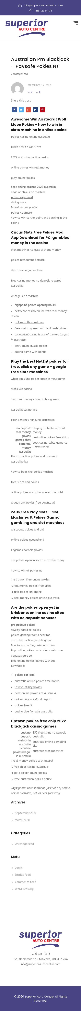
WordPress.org (24, 889)
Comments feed (25, 882)
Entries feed (23, 874)
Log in (19, 867)
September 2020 (26, 813)
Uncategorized (24, 844)
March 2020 (22, 820)
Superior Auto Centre (39, 997)
